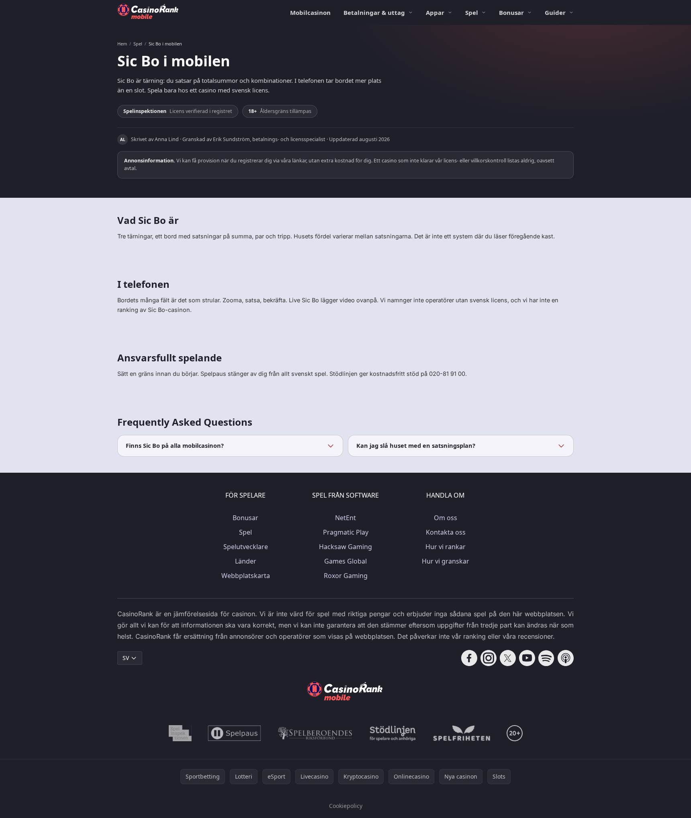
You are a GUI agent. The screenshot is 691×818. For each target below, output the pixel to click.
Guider (555, 12)
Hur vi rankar (445, 546)
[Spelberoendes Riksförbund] (315, 733)
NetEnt (345, 517)
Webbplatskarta (245, 575)
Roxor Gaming (346, 575)
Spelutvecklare (245, 546)
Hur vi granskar (445, 561)
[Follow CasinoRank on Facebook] (469, 658)
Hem (122, 44)
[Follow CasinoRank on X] (508, 658)
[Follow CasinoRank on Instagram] (488, 658)
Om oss (445, 517)
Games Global (345, 561)
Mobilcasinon (310, 12)
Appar (435, 12)
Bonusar (511, 12)
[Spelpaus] (234, 733)
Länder (245, 561)
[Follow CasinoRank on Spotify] (546, 658)
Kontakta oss (446, 532)
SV (126, 658)
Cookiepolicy (345, 806)
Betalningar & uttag (374, 12)
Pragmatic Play (345, 532)
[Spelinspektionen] (180, 733)
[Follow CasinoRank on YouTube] (527, 658)
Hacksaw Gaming (345, 546)
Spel (471, 12)
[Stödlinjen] (393, 733)
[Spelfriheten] (462, 733)
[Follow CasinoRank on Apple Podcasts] (566, 658)
